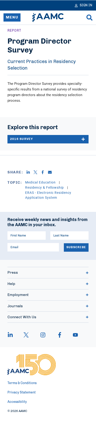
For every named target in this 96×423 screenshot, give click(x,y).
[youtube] (73, 335)
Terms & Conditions (22, 383)
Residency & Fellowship (45, 187)
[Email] (51, 172)
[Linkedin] (30, 172)
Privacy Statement (21, 392)
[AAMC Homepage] (31, 364)
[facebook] (60, 335)
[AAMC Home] (48, 17)
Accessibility (17, 402)
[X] (37, 172)
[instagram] (43, 335)
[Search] (89, 17)
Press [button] (12, 272)
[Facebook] (44, 172)
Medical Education (41, 182)
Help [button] (11, 284)
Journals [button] (15, 306)
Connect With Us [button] (21, 317)
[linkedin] (12, 335)
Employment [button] (18, 295)
